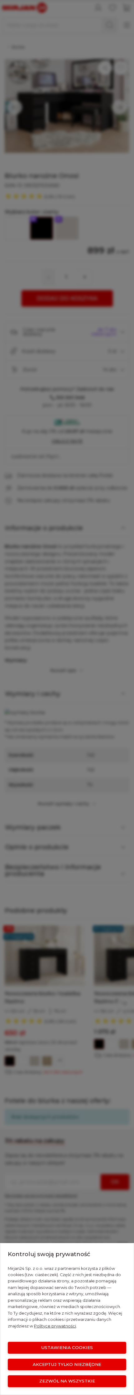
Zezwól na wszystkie (67, 1380)
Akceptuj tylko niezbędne (67, 1364)
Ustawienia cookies (67, 1347)
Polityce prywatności (55, 1326)
